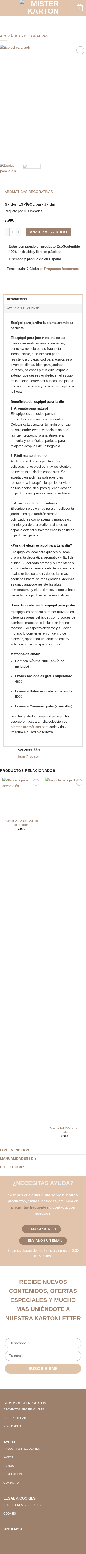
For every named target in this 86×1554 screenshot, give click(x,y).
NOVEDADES (12, 1426)
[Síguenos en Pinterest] (21, 1537)
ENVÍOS (8, 1465)
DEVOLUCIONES (14, 1474)
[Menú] (5, 8)
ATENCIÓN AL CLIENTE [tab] (23, 308)
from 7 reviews (29, 756)
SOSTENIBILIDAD (14, 1418)
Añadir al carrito (48, 232)
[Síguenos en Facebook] (7, 1537)
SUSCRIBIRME (43, 1368)
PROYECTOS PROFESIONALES (23, 1409)
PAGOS (8, 1457)
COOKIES (9, 1513)
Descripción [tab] (17, 299)
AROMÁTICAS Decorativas (24, 36)
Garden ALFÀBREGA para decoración (21, 822)
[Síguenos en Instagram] (14, 1537)
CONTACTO (11, 1482)
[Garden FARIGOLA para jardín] (64, 951)
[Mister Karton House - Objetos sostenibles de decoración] (43, 8)
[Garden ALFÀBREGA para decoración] (21, 797)
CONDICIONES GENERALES (22, 1505)
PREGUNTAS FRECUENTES (21, 1448)
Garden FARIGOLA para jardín (64, 1130)
